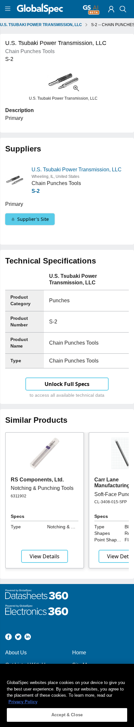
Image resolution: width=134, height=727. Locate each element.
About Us (16, 652)
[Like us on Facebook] (8, 638)
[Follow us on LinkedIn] (27, 638)
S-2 (36, 191)
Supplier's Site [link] (33, 219)
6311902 (18, 496)
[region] (67, 695)
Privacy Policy (22, 701)
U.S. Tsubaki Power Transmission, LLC (77, 169)
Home (79, 652)
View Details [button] (45, 556)
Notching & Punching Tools (42, 488)
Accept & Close (67, 714)
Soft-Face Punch (113, 494)
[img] (111, 9)
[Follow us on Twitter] (18, 638)
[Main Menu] (8, 9)
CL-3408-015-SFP (110, 502)
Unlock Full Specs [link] (67, 384)
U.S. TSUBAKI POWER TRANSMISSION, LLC (41, 24)
